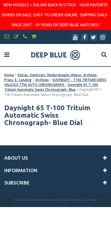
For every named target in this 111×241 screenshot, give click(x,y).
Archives (42, 79)
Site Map (90, 200)
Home (9, 75)
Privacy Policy (69, 200)
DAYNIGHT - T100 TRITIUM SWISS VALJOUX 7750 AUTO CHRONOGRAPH (55, 82)
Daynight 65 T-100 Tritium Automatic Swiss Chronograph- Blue (51, 87)
